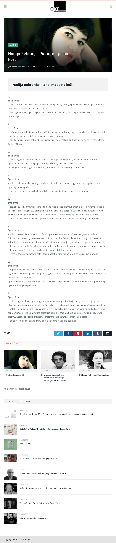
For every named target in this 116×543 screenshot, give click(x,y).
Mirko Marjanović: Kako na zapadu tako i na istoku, (43, 473)
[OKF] (58, 6)
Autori (13, 45)
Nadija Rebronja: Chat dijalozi (95, 375)
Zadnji (10, 401)
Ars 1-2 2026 (25, 443)
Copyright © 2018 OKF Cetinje (17, 539)
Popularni (25, 401)
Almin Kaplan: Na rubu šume (32, 518)
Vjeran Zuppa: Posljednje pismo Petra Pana (39, 503)
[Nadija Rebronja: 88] (20, 361)
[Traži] (111, 6)
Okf (19, 66)
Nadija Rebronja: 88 (15, 375)
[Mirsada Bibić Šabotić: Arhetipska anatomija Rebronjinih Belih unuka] (57, 361)
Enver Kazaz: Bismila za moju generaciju (38, 458)
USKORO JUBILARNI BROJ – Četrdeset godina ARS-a (44, 429)
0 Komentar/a (49, 66)
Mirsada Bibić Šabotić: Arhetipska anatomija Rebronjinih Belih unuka (55, 378)
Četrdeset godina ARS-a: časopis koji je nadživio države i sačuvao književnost (56, 414)
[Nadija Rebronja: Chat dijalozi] (95, 361)
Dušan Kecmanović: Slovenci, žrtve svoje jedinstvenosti (45, 488)
